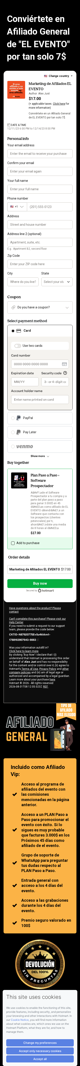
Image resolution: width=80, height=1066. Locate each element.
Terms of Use (29, 668)
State (45, 273)
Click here (59, 103)
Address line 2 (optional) (24, 234)
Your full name (17, 180)
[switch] (18, 346)
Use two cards (32, 345)
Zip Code (13, 255)
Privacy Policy (47, 668)
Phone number (17, 198)
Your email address (20, 145)
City (10, 273)
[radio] (13, 331)
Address (13, 216)
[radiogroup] (40, 389)
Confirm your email (20, 163)
